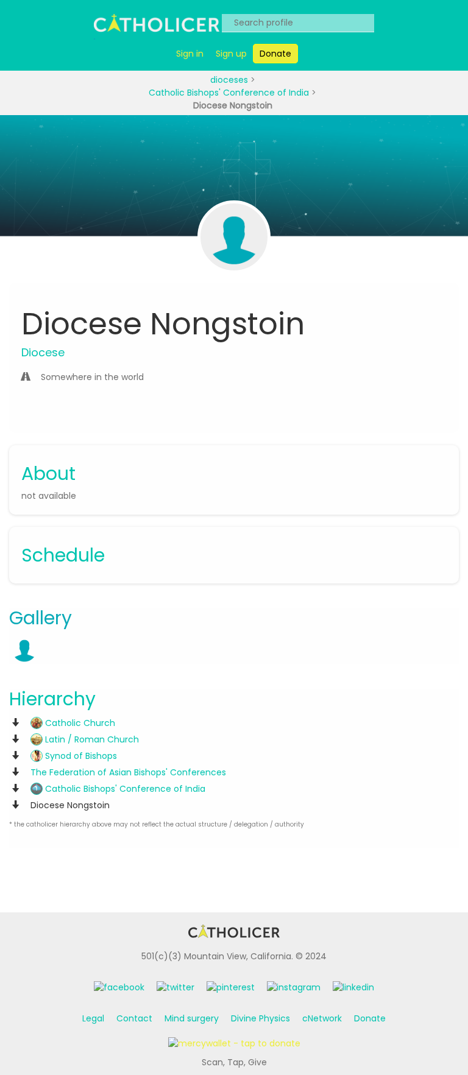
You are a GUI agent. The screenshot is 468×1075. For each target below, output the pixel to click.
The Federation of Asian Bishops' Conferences (128, 772)
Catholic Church (79, 723)
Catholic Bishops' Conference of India (230, 92)
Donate (370, 1018)
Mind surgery (192, 1018)
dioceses (230, 80)
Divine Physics (260, 1018)
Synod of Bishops (80, 756)
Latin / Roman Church (91, 739)
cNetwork (322, 1018)
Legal (93, 1018)
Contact (134, 1018)
